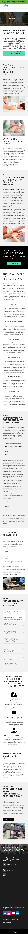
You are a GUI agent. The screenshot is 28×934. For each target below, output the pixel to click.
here (24, 2)
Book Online (9, 874)
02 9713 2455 (10, 870)
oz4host (14, 932)
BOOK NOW (14, 264)
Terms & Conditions (7, 922)
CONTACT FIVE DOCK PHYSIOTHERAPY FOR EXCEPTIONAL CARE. (14, 53)
